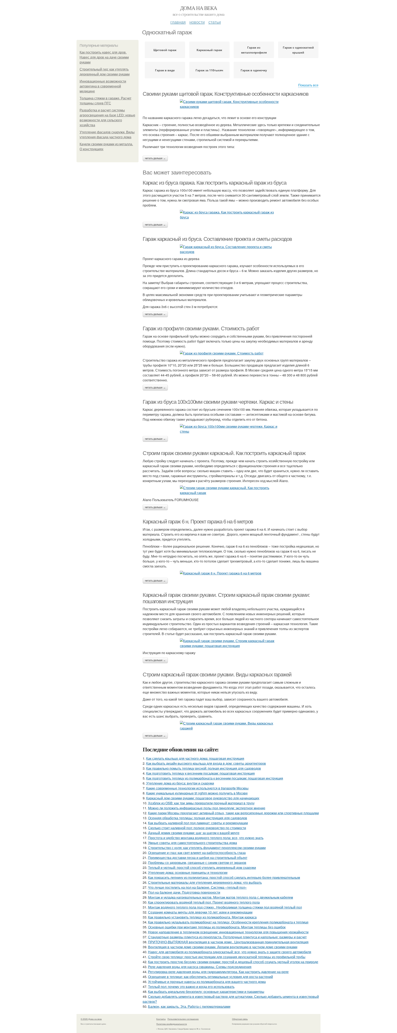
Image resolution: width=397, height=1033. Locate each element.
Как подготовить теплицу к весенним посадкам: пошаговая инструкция (200, 773)
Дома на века (198, 7)
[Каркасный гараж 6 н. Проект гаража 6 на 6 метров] (231, 573)
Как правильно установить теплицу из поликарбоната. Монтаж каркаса (202, 917)
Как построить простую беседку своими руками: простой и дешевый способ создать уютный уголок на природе (233, 961)
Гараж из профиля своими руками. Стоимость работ (201, 328)
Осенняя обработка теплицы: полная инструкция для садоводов (197, 818)
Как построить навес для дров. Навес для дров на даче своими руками (104, 57)
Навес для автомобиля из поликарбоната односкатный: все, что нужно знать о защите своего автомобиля (229, 951)
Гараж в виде (165, 70)
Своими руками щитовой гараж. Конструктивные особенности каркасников (225, 94)
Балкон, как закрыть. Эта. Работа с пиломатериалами (189, 1006)
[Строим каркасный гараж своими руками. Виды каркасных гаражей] (231, 726)
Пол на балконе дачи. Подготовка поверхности (184, 892)
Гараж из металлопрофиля (254, 49)
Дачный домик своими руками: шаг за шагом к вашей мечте (193, 832)
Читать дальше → (155, 158)
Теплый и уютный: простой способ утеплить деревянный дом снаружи (202, 867)
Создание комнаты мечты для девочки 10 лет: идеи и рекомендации (200, 912)
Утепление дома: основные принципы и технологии (187, 872)
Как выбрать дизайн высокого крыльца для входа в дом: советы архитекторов (206, 763)
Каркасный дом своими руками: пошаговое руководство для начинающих (202, 798)
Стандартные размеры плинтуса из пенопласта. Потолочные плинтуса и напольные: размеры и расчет (227, 937)
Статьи (214, 22)
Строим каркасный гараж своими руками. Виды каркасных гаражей (217, 674)
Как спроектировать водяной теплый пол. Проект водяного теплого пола (204, 902)
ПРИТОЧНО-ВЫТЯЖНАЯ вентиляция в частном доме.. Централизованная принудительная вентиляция (228, 942)
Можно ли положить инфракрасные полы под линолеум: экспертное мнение (206, 808)
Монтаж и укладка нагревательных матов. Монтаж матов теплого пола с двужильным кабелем (220, 897)
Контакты (161, 1018)
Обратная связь (240, 1018)
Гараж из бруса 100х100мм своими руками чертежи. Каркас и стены (218, 402)
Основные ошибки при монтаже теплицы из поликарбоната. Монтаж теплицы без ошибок (217, 927)
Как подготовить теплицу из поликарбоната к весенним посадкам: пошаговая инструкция (214, 778)
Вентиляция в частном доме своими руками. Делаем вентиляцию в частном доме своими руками (222, 947)
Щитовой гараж (164, 50)
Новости (197, 22)
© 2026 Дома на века (91, 1018)
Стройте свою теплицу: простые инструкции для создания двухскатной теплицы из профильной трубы (226, 956)
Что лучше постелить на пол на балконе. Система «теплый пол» (197, 887)
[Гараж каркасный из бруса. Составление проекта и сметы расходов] (231, 249)
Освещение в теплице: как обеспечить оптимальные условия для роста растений (210, 976)
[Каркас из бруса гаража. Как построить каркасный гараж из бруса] (231, 215)
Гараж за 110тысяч (209, 70)
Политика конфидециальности (171, 1023)
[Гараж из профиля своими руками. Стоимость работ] (231, 353)
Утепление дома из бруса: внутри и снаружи (180, 783)
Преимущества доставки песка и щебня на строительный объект (197, 857)
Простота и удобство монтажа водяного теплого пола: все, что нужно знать (205, 837)
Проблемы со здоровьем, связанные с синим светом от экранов (197, 862)
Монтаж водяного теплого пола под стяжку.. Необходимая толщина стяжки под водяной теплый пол (225, 907)
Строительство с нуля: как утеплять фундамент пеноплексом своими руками (207, 847)
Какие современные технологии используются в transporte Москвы (197, 788)
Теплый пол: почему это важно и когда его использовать (191, 986)
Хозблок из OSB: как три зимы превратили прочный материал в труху (201, 803)
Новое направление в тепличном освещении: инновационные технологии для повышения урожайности (228, 932)
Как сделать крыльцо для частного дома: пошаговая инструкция (195, 758)
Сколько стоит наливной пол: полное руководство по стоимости (197, 827)
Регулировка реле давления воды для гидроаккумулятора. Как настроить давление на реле (218, 971)
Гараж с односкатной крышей (298, 49)
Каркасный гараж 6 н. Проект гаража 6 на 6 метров (198, 521)
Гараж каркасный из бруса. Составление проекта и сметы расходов (217, 239)
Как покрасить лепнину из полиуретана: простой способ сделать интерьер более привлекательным (224, 877)
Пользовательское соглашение (183, 1018)
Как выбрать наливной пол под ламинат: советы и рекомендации (198, 822)
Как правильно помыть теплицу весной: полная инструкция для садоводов (203, 768)
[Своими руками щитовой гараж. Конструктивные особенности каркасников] (231, 104)
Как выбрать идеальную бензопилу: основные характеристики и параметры (206, 991)
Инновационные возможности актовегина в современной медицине (103, 86)
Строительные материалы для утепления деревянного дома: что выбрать (205, 882)
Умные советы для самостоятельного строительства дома (192, 842)
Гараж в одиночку (254, 70)
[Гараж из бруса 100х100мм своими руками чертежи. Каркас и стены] (231, 429)
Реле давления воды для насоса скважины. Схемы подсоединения (199, 966)
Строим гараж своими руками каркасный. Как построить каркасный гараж (224, 453)
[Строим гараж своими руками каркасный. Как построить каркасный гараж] (231, 490)
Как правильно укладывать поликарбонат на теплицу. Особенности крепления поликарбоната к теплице (228, 922)
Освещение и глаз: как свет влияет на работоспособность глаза (197, 852)
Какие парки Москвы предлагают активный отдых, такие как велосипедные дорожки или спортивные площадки (233, 813)
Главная (178, 22)
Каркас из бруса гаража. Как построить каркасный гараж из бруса (214, 183)
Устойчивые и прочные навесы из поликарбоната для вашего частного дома (207, 981)
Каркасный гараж (209, 50)
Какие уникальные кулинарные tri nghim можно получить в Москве (197, 793)
